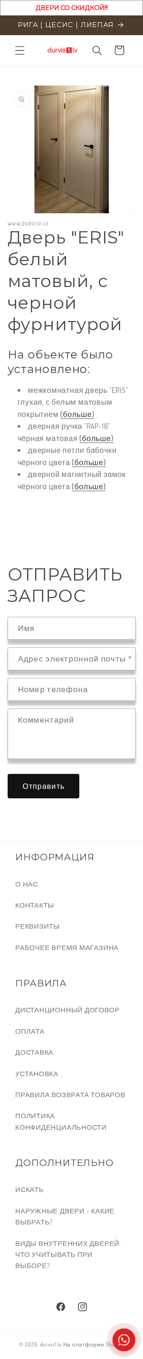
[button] (20, 50)
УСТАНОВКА (36, 1073)
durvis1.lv (51, 1344)
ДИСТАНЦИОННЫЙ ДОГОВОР (67, 1009)
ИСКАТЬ (29, 1189)
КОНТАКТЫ (34, 904)
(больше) (77, 414)
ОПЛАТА (30, 1031)
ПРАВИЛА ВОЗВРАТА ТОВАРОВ (70, 1094)
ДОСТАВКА (34, 1052)
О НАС (26, 883)
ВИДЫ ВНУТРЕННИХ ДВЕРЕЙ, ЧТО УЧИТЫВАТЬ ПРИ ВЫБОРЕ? (68, 1254)
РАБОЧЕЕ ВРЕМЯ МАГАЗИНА (67, 947)
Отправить (43, 786)
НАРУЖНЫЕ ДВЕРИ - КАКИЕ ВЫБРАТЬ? (64, 1216)
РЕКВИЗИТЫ (37, 925)
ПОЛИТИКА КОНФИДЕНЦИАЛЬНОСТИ (61, 1121)
